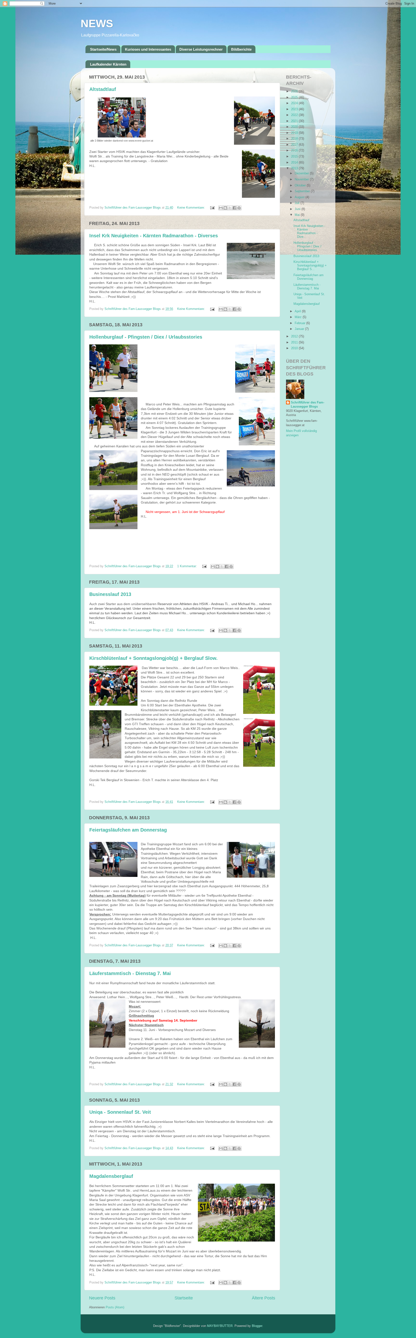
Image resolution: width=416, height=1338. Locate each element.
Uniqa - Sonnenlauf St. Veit (120, 1112)
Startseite (184, 1298)
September (303, 191)
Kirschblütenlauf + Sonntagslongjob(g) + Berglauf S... (310, 265)
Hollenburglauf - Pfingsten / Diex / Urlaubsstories (145, 337)
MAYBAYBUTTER (220, 1326)
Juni (298, 209)
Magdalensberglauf (111, 1176)
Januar (300, 329)
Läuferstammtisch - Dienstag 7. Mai (130, 973)
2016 (295, 150)
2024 (295, 103)
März (299, 317)
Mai (298, 215)
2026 (295, 91)
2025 (295, 97)
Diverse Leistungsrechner (201, 49)
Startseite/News (103, 49)
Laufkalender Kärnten (108, 64)
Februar (300, 323)
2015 (295, 156)
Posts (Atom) (115, 1307)
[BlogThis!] (225, 207)
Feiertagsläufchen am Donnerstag (128, 830)
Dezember (302, 173)
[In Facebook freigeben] (234, 207)
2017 (295, 144)
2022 (295, 115)
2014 (295, 162)
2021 (295, 121)
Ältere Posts (263, 1298)
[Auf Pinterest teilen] (239, 207)
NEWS (97, 23)
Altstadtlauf (102, 89)
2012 (295, 336)
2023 (295, 109)
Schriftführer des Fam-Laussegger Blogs (307, 405)
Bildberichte (241, 49)
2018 (295, 138)
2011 (295, 342)
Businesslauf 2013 (110, 594)
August (300, 197)
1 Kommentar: (187, 566)
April (298, 311)
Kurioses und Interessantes (148, 49)
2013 (295, 168)
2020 (295, 127)
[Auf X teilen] (230, 207)
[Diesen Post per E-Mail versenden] (220, 207)
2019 (295, 133)
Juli (297, 203)
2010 (295, 348)
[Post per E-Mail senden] (212, 207)
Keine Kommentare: (191, 207)
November (302, 179)
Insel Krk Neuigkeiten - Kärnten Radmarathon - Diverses (153, 235)
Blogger (257, 1326)
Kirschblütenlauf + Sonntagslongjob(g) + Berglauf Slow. (153, 658)
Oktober (301, 185)
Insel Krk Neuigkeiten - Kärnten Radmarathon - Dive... (309, 231)
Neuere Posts (102, 1298)
